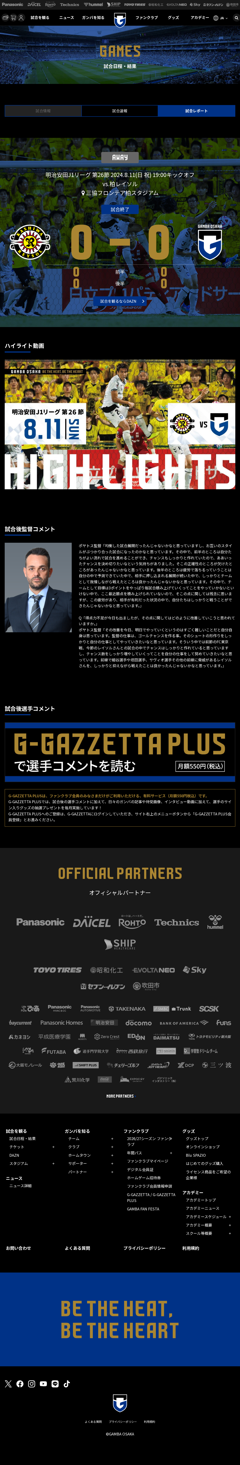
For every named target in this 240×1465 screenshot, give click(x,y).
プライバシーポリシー (145, 1248)
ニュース (66, 17)
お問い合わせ (18, 1248)
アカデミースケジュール (206, 1216)
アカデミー (200, 17)
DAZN (14, 1155)
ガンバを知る (93, 17)
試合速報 (119, 110)
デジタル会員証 (140, 1169)
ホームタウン (79, 1155)
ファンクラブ (146, 17)
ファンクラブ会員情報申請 (149, 1186)
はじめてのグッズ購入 (204, 1163)
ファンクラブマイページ (147, 1161)
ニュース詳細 (20, 1185)
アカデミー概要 (199, 1225)
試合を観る (40, 17)
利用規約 (190, 1248)
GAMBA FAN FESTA (143, 1209)
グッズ (173, 17)
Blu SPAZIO (196, 1155)
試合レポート (196, 110)
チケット (16, 1146)
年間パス (134, 1153)
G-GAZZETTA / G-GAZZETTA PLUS (151, 1197)
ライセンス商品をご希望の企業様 (208, 1175)
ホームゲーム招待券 (144, 1177)
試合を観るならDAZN (118, 301)
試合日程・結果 (22, 1138)
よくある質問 (77, 1248)
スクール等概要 (199, 1233)
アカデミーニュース (202, 1208)
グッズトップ (197, 1138)
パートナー (77, 1172)
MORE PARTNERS (120, 1096)
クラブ (73, 1146)
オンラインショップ (203, 1146)
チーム (73, 1138)
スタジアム (18, 1163)
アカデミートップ (201, 1200)
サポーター (77, 1163)
